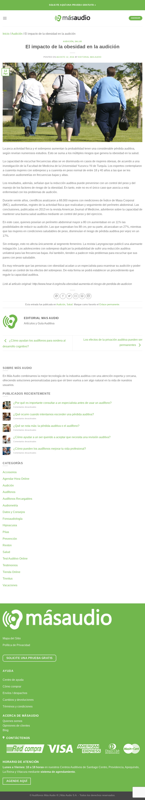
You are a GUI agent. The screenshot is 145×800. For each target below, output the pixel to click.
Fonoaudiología (12, 518)
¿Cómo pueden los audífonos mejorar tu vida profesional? (49, 448)
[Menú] (5, 18)
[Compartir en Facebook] (63, 296)
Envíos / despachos (15, 693)
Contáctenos (17, 737)
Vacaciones (10, 585)
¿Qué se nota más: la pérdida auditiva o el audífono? (46, 425)
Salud (78, 41)
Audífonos (9, 492)
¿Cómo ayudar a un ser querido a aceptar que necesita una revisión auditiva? (62, 437)
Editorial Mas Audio (90, 57)
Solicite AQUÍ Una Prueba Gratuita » (72, 5)
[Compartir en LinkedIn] (88, 296)
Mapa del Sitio (12, 638)
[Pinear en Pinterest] (82, 296)
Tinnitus (8, 578)
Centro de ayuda (13, 679)
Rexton (7, 545)
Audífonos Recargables (17, 498)
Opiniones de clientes (16, 725)
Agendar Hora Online (16, 478)
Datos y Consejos (14, 512)
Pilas (6, 532)
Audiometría (10, 505)
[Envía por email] (76, 296)
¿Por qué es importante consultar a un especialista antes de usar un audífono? (62, 402)
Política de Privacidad (16, 645)
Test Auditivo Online (15, 558)
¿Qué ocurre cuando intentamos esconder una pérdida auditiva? (53, 414)
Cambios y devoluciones (18, 699)
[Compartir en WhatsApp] (56, 296)
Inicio (6, 33)
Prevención (10, 538)
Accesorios (10, 472)
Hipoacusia (10, 525)
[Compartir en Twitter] (69, 296)
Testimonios (10, 565)
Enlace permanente (109, 304)
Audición (16, 33)
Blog (5, 730)
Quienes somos (12, 720)
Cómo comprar (12, 686)
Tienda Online (11, 572)
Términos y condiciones (18, 706)
